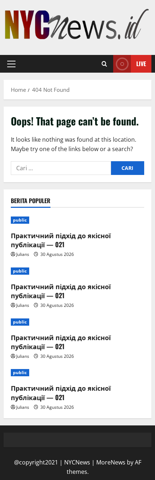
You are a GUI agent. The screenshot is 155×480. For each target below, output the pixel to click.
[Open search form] (104, 64)
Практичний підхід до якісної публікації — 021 (61, 240)
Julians (22, 254)
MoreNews (110, 462)
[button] (11, 64)
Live (141, 63)
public (20, 220)
